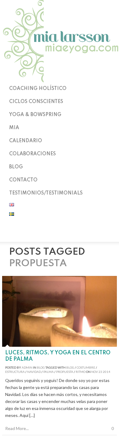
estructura (15, 371)
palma (48, 371)
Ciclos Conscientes (36, 101)
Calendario (25, 141)
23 (100, 371)
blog (70, 367)
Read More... (17, 428)
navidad (34, 371)
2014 (106, 371)
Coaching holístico (38, 88)
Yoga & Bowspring (35, 114)
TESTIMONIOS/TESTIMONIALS (46, 193)
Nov (94, 371)
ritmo (80, 371)
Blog (16, 167)
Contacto (23, 180)
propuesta (64, 371)
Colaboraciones (32, 154)
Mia (14, 128)
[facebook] (59, 234)
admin (27, 367)
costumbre (86, 367)
